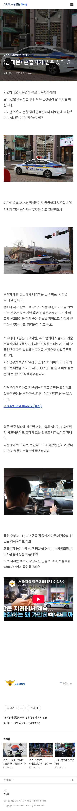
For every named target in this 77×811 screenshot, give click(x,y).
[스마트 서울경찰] (15, 5)
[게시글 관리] (21, 708)
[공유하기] (17, 708)
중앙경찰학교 (10, 803)
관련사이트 (9, 780)
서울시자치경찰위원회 (14, 786)
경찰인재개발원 (11, 797)
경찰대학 (8, 791)
